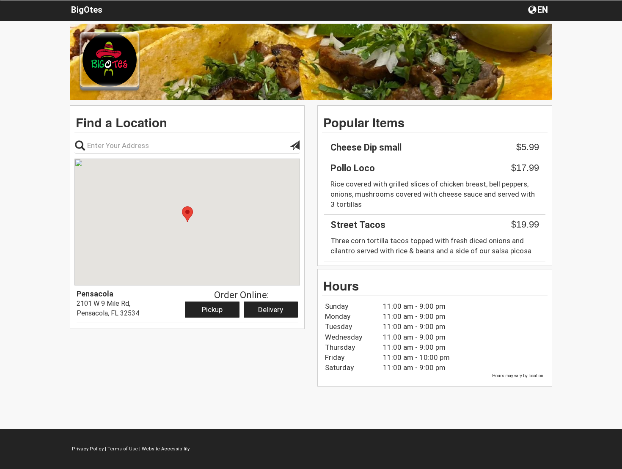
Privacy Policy (88, 449)
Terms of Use (122, 449)
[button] (539, 9)
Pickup (212, 309)
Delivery (270, 309)
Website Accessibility (166, 449)
